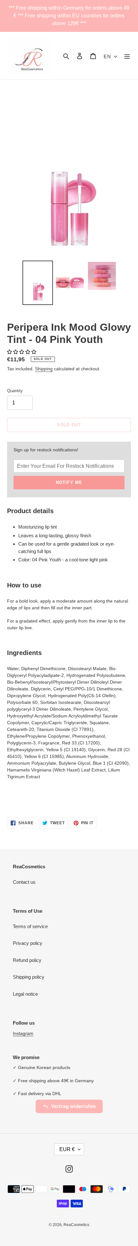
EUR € (67, 1149)
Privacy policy (27, 943)
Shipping (44, 368)
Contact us (24, 882)
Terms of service (30, 926)
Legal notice (25, 994)
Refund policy (27, 960)
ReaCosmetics (76, 1225)
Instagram (23, 1033)
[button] (22, 352)
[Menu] (127, 56)
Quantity (15, 390)
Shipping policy (28, 977)
